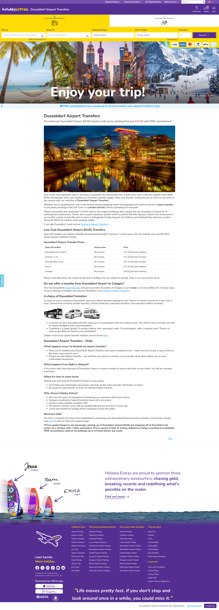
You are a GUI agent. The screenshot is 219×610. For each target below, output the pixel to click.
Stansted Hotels (126, 538)
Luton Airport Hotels (128, 542)
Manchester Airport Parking (100, 546)
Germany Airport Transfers (94, 224)
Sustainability (153, 542)
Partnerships (153, 549)
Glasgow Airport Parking (99, 560)
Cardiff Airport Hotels (128, 553)
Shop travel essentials (156, 556)
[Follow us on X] (42, 568)
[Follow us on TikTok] (53, 568)
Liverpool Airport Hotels (129, 556)
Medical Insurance (78, 546)
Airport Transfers (78, 553)
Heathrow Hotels (126, 535)
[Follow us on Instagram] (48, 568)
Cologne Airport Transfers (116, 290)
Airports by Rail (77, 556)
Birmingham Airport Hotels (130, 549)
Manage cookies (194, 606)
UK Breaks (75, 570)
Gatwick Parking (95, 531)
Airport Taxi (75, 563)
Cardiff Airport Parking (98, 553)
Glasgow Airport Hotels (129, 560)
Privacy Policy (153, 574)
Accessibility (153, 546)
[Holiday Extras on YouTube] (58, 568)
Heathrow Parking (96, 535)
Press (150, 538)
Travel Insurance (77, 542)
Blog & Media (153, 553)
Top (170, 438)
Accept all (210, 605)
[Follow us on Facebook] (37, 568)
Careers (151, 535)
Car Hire (74, 549)
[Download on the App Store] (49, 586)
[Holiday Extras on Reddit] (63, 568)
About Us (152, 531)
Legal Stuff (152, 578)
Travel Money (76, 560)
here (105, 335)
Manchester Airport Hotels (130, 546)
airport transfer (72, 287)
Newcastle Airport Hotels (130, 570)
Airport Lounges (77, 538)
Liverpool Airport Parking (99, 556)
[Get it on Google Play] (49, 591)
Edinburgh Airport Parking (99, 567)
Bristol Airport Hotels (128, 563)
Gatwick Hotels (126, 531)
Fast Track (75, 567)
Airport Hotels (77, 535)
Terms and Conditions (156, 567)
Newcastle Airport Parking (99, 570)
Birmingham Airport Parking (100, 549)
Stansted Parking (96, 538)
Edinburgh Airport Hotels (130, 567)
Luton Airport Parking (97, 542)
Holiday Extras (15, 9)
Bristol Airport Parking (98, 563)
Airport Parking (77, 531)
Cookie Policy (153, 570)
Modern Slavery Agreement (159, 581)
